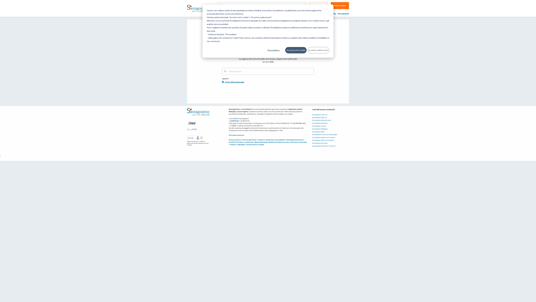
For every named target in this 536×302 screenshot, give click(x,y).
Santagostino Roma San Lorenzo (323, 137)
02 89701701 (234, 121)
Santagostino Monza (319, 117)
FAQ (334, 13)
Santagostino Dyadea (320, 143)
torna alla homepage (234, 82)
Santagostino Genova (319, 115)
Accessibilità (280, 140)
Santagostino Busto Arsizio (321, 120)
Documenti (343, 13)
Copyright (241, 144)
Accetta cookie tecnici (318, 50)
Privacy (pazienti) (249, 140)
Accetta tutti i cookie (296, 50)
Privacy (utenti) (235, 140)
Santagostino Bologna (320, 129)
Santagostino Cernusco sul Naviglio (324, 134)
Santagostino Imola (319, 126)
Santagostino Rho (318, 132)
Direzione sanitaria (236, 135)
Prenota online (340, 5)
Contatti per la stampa (255, 144)
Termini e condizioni (266, 140)
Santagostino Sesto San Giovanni (324, 146)
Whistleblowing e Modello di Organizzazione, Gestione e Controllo (281, 142)
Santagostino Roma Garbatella (323, 140)
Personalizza (273, 50)
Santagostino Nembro (320, 123)
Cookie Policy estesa (241, 38)
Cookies (233, 144)
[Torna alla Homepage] (197, 8)
